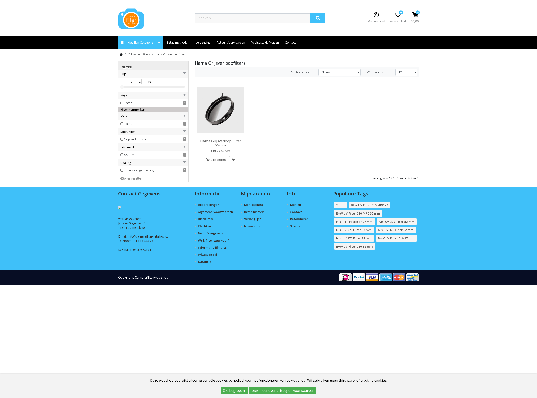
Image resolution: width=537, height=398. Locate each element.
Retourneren (299, 219)
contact (290, 42)
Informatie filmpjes (212, 247)
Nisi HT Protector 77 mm (354, 222)
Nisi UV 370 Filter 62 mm (395, 230)
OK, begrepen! (234, 390)
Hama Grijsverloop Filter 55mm (220, 143)
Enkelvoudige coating (139, 170)
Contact (296, 212)
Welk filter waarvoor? (213, 240)
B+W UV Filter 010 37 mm (396, 238)
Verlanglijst (252, 219)
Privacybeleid (207, 255)
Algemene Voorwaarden (215, 212)
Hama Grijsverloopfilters (170, 54)
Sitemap (296, 226)
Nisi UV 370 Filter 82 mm (396, 222)
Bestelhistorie (254, 212)
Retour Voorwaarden (231, 42)
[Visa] (372, 277)
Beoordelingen (208, 205)
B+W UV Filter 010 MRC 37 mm (358, 213)
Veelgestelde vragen (265, 42)
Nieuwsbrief (253, 226)
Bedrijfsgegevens (210, 233)
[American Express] (385, 277)
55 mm (129, 154)
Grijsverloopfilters (139, 54)
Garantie (204, 262)
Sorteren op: (300, 72)
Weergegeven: (377, 72)
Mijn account (253, 205)
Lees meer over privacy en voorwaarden (282, 390)
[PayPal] (359, 277)
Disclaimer (205, 219)
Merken (295, 205)
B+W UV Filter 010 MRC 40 (369, 205)
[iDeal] (345, 277)
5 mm (340, 205)
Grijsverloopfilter (136, 139)
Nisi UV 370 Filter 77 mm (354, 238)
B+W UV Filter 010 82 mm (354, 246)
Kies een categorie (141, 42)
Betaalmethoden (177, 42)
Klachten (204, 226)
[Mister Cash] (412, 277)
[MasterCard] (399, 277)
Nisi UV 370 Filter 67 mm (354, 230)
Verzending (203, 42)
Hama (128, 103)
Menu (340, 18)
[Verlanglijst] (233, 159)
